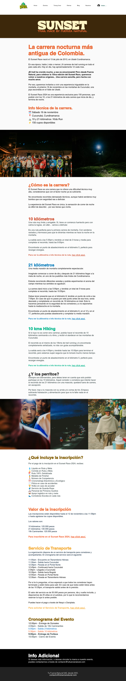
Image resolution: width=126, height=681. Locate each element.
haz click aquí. (78, 255)
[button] (69, 5)
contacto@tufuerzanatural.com (71, 662)
